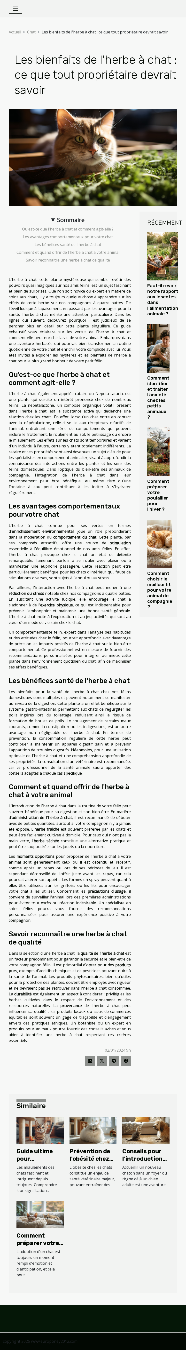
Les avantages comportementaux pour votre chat (68, 236)
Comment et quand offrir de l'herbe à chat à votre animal (67, 252)
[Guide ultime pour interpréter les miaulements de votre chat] (40, 1130)
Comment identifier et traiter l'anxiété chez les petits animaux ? (158, 397)
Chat (31, 32)
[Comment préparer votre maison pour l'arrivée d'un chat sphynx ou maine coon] (40, 1214)
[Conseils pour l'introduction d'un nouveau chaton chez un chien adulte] (146, 1130)
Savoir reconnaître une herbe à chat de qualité (68, 260)
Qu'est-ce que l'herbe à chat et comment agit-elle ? (68, 229)
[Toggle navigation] (15, 9)
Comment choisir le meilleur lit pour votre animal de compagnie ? (159, 590)
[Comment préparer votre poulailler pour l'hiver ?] (158, 452)
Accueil (15, 32)
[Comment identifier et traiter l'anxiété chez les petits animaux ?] (158, 348)
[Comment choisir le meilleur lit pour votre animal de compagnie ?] (159, 544)
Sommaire (71, 220)
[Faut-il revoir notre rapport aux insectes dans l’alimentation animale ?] (162, 256)
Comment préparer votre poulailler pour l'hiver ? (158, 495)
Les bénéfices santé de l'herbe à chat (68, 244)
